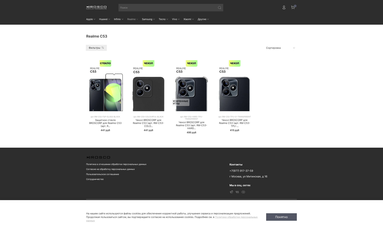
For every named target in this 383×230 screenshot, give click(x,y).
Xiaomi (187, 19)
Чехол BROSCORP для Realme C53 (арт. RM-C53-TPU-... (234, 123)
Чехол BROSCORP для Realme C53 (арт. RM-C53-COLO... (148, 123)
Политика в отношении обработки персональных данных (116, 164)
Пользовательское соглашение (102, 174)
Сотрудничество (95, 179)
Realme (131, 19)
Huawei (103, 19)
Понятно (281, 217)
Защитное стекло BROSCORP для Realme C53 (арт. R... (105, 123)
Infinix (117, 19)
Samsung (147, 19)
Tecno (162, 19)
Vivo (174, 19)
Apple (89, 19)
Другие (202, 19)
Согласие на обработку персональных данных (110, 169)
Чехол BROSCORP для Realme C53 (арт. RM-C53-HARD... (191, 125)
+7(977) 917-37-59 (241, 170)
